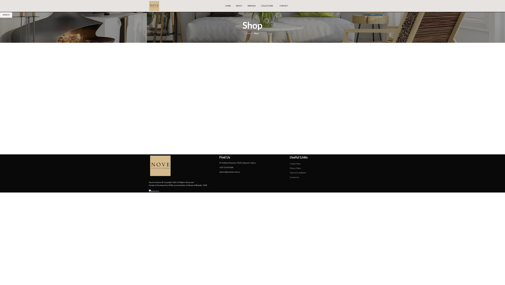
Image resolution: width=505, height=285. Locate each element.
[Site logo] (154, 6)
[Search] (355, 6)
